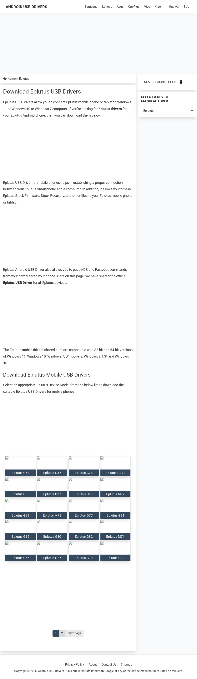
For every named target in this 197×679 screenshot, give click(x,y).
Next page (74, 633)
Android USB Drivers (26, 6)
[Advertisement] (98, 46)
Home (12, 78)
